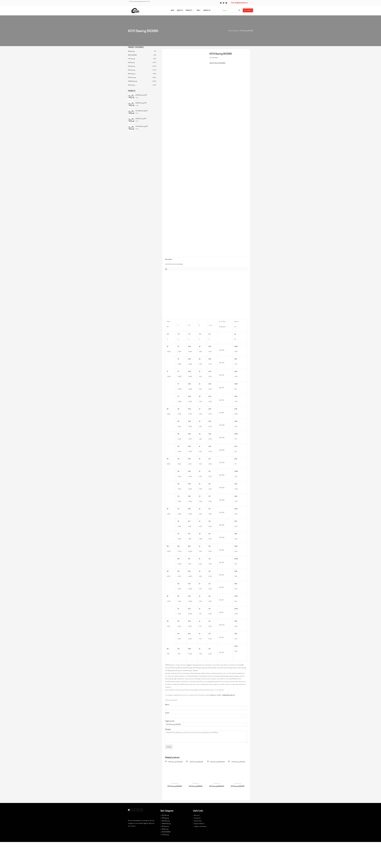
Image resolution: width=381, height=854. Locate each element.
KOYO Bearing (165, 821)
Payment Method (199, 823)
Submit (169, 747)
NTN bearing (131, 70)
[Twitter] (223, 3)
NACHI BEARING (132, 55)
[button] (248, 10)
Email (167, 713)
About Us (197, 815)
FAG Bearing (131, 85)
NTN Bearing (165, 818)
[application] (193, 10)
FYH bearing (131, 59)
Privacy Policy (198, 821)
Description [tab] (168, 259)
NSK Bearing (131, 74)
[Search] (239, 10)
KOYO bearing (132, 77)
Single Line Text (169, 721)
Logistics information (200, 826)
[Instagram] (226, 3)
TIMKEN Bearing (132, 81)
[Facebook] (221, 3)
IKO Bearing (131, 62)
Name (167, 704)
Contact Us (197, 818)
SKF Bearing (131, 66)
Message (168, 729)
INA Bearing (131, 51)
